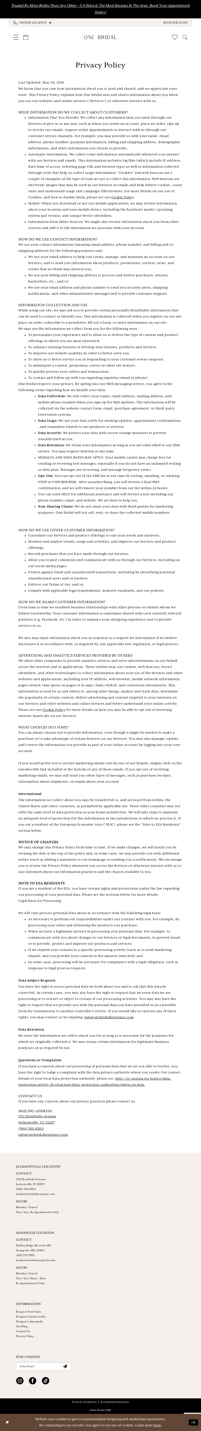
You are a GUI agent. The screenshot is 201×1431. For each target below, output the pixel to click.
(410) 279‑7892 (25, 1255)
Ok (193, 1422)
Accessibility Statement (114, 1402)
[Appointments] (26, 37)
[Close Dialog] (7, 1422)
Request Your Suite (28, 1311)
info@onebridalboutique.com (109, 1017)
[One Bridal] (100, 37)
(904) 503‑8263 (31, 1129)
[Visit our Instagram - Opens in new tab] (20, 1381)
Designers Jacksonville (31, 1316)
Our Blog (22, 1326)
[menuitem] (56, 23)
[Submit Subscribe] (65, 1366)
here (157, 1425)
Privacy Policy (25, 1336)
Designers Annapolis (29, 1321)
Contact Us (23, 1331)
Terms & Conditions (84, 1402)
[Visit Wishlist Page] (175, 37)
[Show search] (185, 37)
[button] (175, 22)
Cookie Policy (122, 197)
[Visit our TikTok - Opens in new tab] (46, 1381)
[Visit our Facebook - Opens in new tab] (33, 1381)
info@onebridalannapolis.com (36, 1260)
